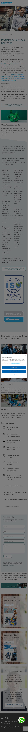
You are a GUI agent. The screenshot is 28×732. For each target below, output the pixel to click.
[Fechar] (25, 355)
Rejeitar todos (14, 367)
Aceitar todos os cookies (14, 371)
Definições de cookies (14, 374)
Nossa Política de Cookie (15, 363)
